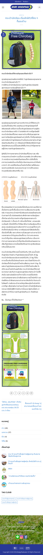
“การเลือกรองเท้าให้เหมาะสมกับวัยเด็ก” (22, 476)
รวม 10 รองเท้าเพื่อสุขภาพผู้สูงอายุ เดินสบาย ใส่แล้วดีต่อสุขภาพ (24, 455)
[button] (3, 7)
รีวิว (3, 436)
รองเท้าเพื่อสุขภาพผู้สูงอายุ (24, 499)
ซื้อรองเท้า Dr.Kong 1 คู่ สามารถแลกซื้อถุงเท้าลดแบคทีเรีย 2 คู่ (32, 406)
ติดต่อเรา (25, 2)
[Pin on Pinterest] (27, 393)
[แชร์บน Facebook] (15, 393)
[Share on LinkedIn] (31, 393)
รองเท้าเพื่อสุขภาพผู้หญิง (9, 502)
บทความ (21, 15)
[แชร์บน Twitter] (19, 393)
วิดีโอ (3, 441)
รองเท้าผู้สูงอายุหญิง (8, 499)
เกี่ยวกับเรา (18, 2)
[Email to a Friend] (23, 393)
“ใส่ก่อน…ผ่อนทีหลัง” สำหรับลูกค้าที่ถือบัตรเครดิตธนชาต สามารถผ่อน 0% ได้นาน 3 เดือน (11, 406)
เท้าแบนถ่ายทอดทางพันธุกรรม (19, 483)
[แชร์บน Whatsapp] (11, 393)
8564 (10, 469)
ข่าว (3, 428)
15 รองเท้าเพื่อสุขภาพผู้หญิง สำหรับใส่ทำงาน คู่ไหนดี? (24, 462)
